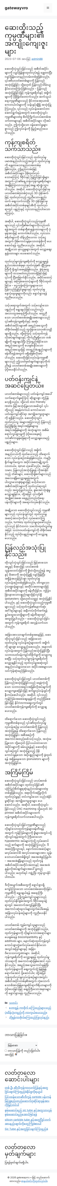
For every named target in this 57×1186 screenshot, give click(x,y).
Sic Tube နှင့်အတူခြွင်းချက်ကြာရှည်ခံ (26, 1129)
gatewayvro (16, 8)
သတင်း (13, 1002)
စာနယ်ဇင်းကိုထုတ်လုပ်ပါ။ (34, 1181)
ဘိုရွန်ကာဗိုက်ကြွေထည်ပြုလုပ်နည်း (29, 1017)
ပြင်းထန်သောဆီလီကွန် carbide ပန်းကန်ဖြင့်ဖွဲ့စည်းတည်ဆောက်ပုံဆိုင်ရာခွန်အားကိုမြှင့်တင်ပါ (28, 1100)
